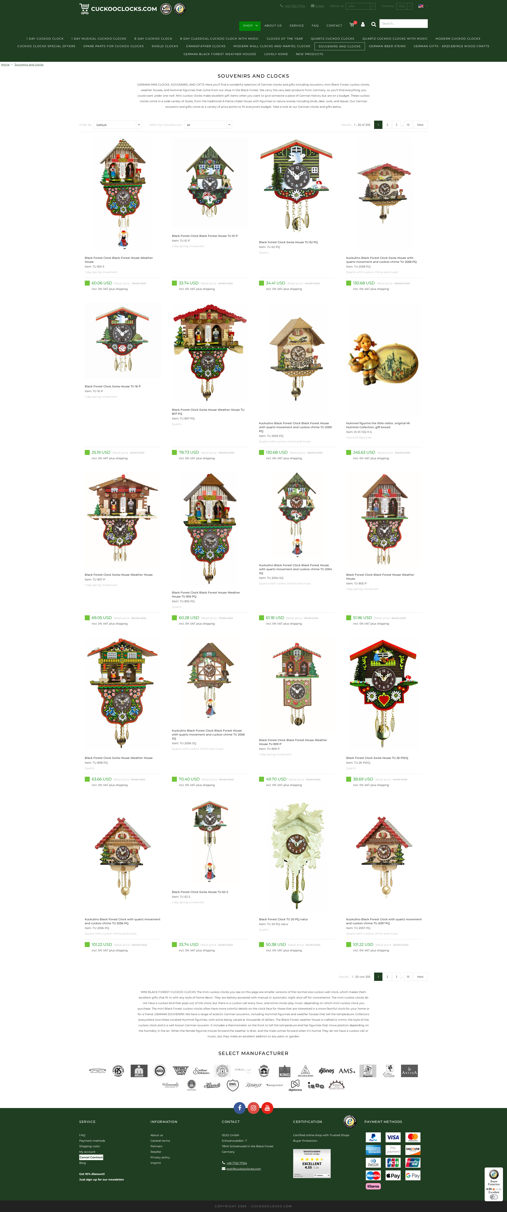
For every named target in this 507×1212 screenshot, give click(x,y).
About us (273, 25)
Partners (156, 1146)
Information (164, 1122)
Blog (82, 1163)
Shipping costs (89, 1146)
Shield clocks (165, 46)
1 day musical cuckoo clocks (99, 38)
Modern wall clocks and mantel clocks (271, 46)
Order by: (85, 125)
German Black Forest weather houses (220, 54)
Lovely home (276, 54)
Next (420, 125)
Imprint (156, 1163)
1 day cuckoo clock (45, 38)
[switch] (494, 1197)
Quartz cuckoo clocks (333, 38)
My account (87, 1152)
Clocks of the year (285, 38)
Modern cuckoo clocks (458, 38)
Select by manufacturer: (165, 125)
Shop (248, 25)
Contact (334, 25)
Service (297, 25)
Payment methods (92, 1140)
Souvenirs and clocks (340, 46)
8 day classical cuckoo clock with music (219, 38)
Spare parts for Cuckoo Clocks (113, 46)
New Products (309, 54)
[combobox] (360, 6)
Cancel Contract (91, 1157)
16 (408, 125)
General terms (160, 1140)
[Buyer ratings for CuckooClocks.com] (312, 1165)
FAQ (315, 25)
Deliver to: (337, 6)
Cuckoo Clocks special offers (46, 46)
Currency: (388, 6)
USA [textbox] (351, 6)
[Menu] (500, 1169)
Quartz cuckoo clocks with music (395, 38)
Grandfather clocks (206, 46)
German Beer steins (387, 46)
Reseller (156, 1152)
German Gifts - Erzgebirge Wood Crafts (452, 46)
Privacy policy (160, 1157)
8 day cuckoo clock (153, 38)
